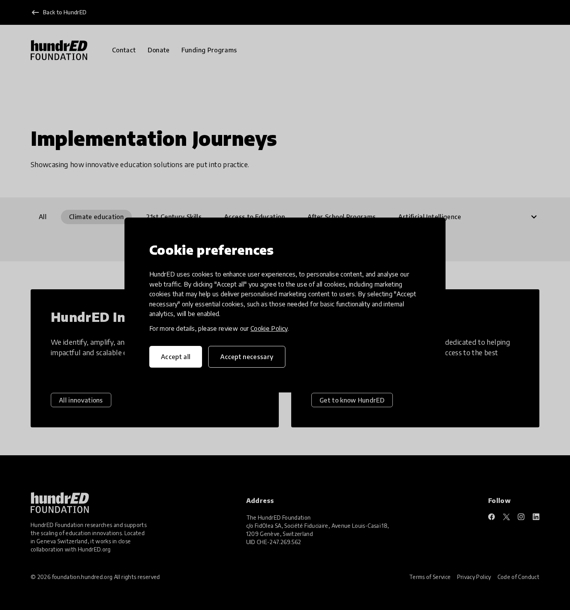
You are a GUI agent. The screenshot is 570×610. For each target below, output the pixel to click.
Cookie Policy (269, 328)
